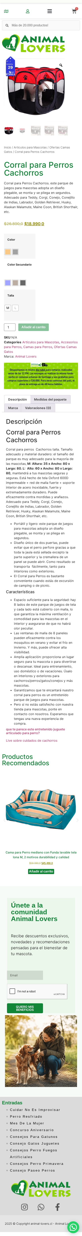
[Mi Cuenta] (28, 11)
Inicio (7, 147)
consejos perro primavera (37, 1164)
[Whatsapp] (41, 1207)
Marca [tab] (13, 408)
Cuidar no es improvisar (35, 1110)
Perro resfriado (26, 1116)
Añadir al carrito (33, 327)
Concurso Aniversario (32, 1130)
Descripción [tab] (17, 399)
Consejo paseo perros (32, 1170)
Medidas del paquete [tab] (50, 399)
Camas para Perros (37, 347)
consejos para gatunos (34, 1137)
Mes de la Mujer (27, 1123)
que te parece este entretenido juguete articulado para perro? (35, 731)
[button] (49, 11)
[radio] (8, 252)
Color (11, 239)
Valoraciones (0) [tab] (38, 408)
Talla (10, 295)
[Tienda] (6, 11)
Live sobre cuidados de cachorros (31, 740)
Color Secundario (19, 264)
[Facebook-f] (57, 1207)
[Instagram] (25, 1207)
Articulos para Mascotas (30, 147)
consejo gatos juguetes (35, 1143)
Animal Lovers (25, 356)
